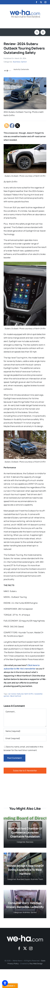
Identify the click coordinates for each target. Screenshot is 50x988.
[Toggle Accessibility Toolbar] (5, 983)
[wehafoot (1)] (25, 936)
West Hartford (15, 696)
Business (16, 62)
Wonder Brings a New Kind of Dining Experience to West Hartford (25, 870)
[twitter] (41, 2)
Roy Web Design (36, 963)
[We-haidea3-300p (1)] (25, 10)
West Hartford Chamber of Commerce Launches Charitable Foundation (25, 832)
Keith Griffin (28, 694)
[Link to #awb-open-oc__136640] (43, 32)
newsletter (38, 694)
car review (12, 694)
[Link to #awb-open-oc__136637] (36, 32)
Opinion (24, 62)
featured (20, 694)
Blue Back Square (23, 879)
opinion (6, 696)
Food (41, 879)
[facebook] (37, 2)
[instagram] (45, 2)
